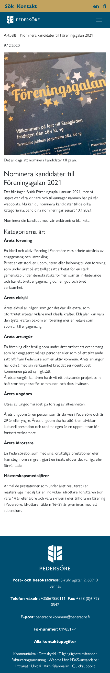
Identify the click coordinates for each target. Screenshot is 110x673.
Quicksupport (83, 666)
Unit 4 (36, 666)
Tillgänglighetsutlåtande (77, 653)
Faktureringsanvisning (29, 660)
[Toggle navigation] (99, 20)
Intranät (21, 666)
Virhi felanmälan (56, 666)
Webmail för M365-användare (73, 660)
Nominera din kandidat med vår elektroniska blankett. (47, 220)
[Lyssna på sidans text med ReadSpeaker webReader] (39, 6)
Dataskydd (47, 653)
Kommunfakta (24, 653)
